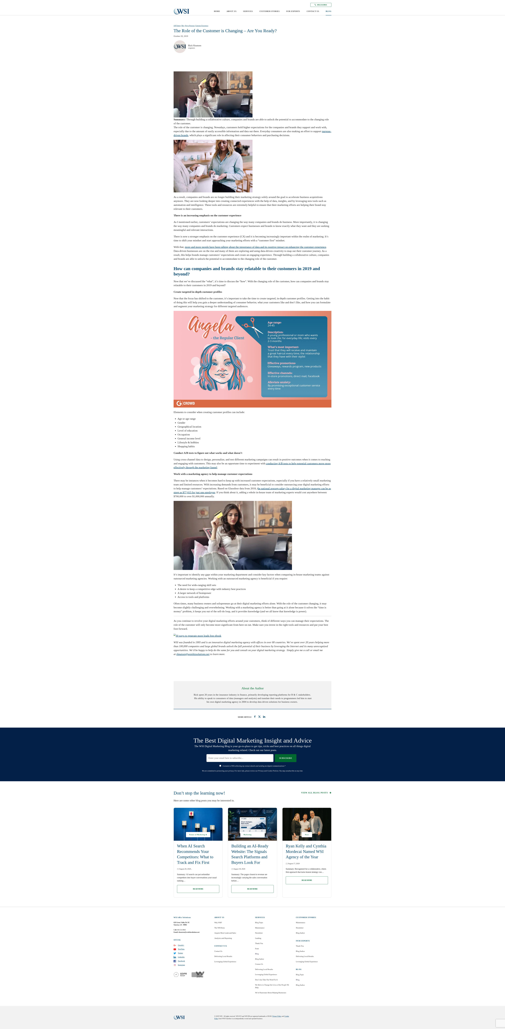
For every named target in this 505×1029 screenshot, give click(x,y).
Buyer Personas (190, 25)
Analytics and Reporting (223, 938)
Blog (182, 25)
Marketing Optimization (249, 835)
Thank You (259, 943)
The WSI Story (219, 928)
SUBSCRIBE (285, 758)
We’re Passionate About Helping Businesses (270, 993)
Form (257, 949)
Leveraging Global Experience (225, 962)
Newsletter (259, 933)
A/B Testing (177, 25)
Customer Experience (201, 25)
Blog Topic (259, 923)
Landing (258, 938)
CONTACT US (313, 11)
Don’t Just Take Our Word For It (266, 980)
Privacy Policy (276, 1016)
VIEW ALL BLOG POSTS (315, 793)
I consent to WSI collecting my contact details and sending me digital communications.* (254, 766)
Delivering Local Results (223, 956)
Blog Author (259, 959)
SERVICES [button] (248, 11)
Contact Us (218, 951)
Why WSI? (218, 923)
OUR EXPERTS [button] (293, 11)
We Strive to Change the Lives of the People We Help (272, 986)
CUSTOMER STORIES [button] (269, 11)
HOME (217, 11)
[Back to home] (181, 11)
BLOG (328, 11)
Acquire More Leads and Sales (225, 933)
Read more (198, 889)
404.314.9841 (322, 5)
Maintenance (259, 928)
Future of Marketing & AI (198, 835)
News (307, 834)
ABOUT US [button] (231, 11)
